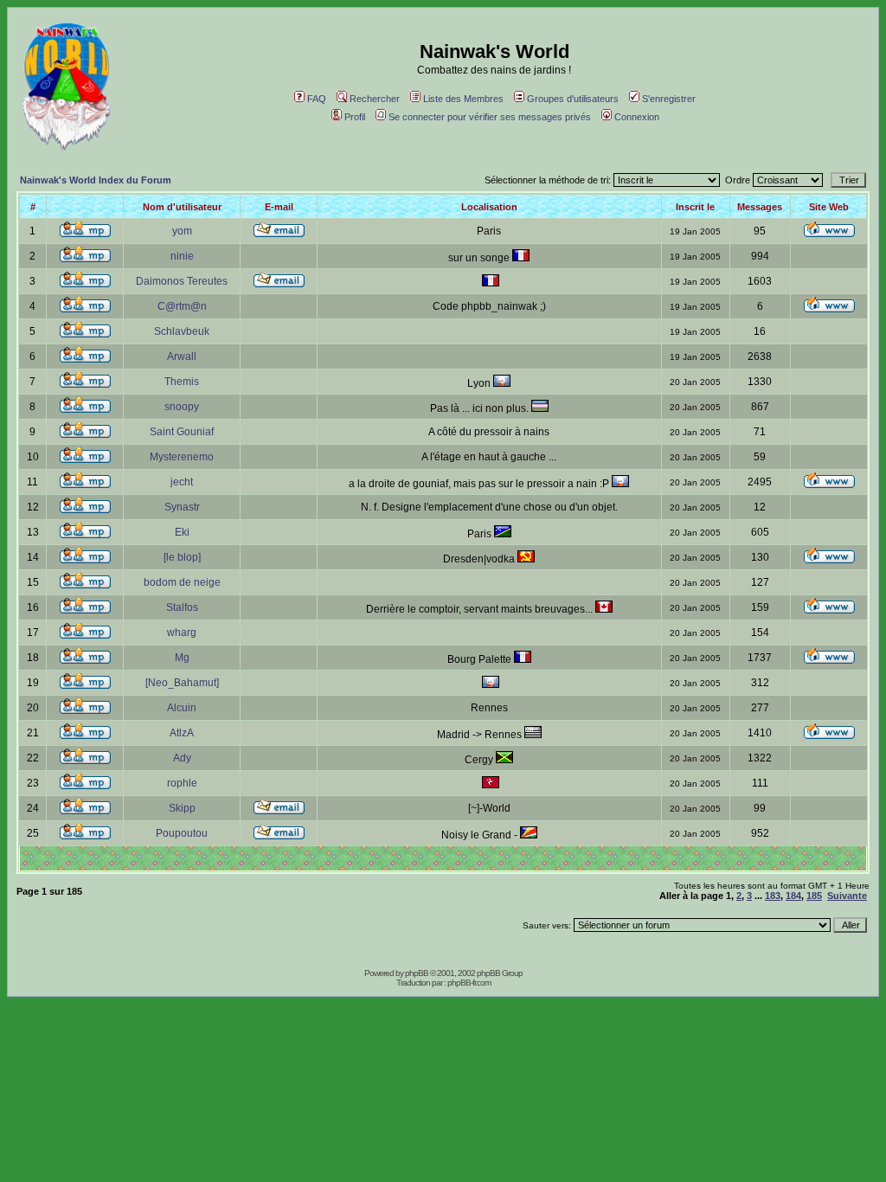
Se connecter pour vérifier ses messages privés (489, 117)
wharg (181, 632)
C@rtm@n (182, 306)
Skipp (182, 808)
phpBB (416, 973)
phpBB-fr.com (469, 982)
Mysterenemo (182, 457)
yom (182, 231)
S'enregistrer (669, 98)
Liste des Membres (463, 98)
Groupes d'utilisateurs (573, 98)
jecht (181, 482)
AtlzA (182, 733)
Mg (182, 658)
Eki (182, 532)
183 (772, 895)
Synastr (182, 507)
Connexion (636, 117)
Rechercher (375, 98)
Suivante (847, 895)
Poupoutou (182, 833)
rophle (182, 783)
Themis (181, 382)
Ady (182, 758)
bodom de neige (182, 582)
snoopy (181, 407)
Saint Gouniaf (182, 432)
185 (814, 895)
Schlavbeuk (181, 331)
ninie (182, 256)
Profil (354, 117)
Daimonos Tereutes (182, 281)
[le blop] (182, 557)
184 (793, 895)
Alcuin (181, 708)
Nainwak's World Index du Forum (95, 180)
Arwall (181, 356)
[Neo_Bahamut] (182, 683)
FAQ (316, 98)
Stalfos (182, 607)
